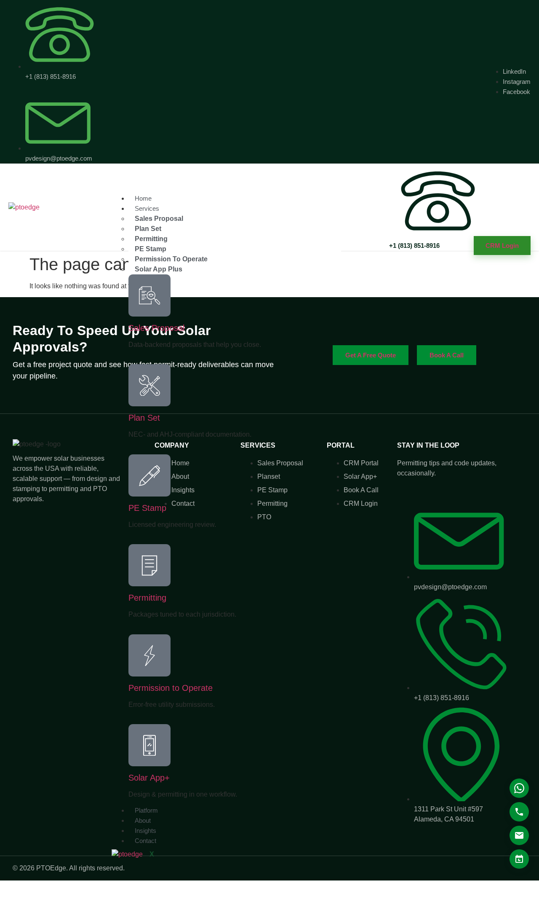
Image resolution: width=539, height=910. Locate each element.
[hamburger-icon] (334, 201)
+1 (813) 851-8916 (414, 245)
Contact (145, 840)
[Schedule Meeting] (519, 859)
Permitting (147, 597)
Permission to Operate (170, 688)
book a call (447, 355)
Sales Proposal (156, 328)
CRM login (502, 245)
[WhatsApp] (519, 788)
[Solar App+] (149, 745)
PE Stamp (147, 508)
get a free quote (370, 355)
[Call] (519, 811)
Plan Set (144, 417)
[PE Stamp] (149, 475)
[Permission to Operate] (149, 655)
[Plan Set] (149, 385)
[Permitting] (149, 565)
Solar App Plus (158, 269)
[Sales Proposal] (149, 295)
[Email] (519, 835)
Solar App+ (149, 777)
